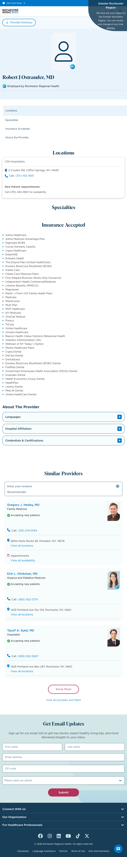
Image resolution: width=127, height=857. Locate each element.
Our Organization (14, 817)
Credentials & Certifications (24, 440)
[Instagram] (49, 835)
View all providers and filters (63, 700)
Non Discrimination (99, 851)
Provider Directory (21, 22)
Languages (13, 417)
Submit (63, 792)
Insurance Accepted (17, 128)
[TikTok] (77, 835)
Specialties (11, 120)
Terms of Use (78, 851)
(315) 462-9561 (24, 175)
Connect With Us (14, 809)
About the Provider (17, 137)
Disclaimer (23, 851)
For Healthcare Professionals (22, 825)
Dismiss (111, 28)
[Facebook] (40, 835)
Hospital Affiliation (18, 428)
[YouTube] (68, 835)
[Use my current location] (118, 486)
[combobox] (4, 780)
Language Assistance (44, 851)
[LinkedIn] (58, 835)
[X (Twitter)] (86, 835)
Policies (63, 851)
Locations (11, 110)
